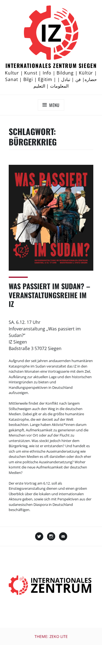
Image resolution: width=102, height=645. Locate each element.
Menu (54, 105)
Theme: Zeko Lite (51, 636)
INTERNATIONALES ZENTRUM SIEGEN (51, 65)
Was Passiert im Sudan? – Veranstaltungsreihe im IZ (49, 295)
